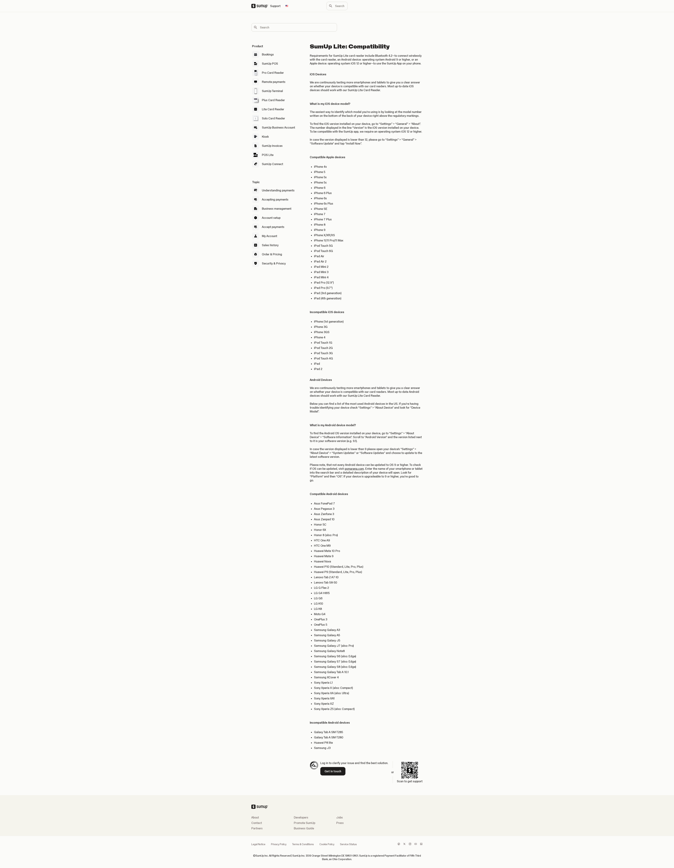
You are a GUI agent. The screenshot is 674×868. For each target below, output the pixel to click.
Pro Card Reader (273, 72)
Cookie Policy (326, 844)
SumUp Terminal (272, 91)
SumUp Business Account (278, 127)
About (255, 817)
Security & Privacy (274, 263)
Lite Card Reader (273, 109)
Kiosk (265, 136)
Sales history (270, 245)
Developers (301, 817)
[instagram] (410, 844)
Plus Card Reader (273, 100)
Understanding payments (278, 190)
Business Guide (304, 828)
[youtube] (415, 844)
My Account (269, 236)
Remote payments (273, 82)
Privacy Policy (278, 844)
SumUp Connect (272, 164)
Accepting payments (275, 199)
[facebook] (398, 844)
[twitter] (404, 844)
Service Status (348, 844)
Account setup (271, 218)
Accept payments (273, 227)
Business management (276, 208)
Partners (257, 828)
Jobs (339, 817)
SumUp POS (270, 63)
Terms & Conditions (303, 844)
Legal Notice (258, 844)
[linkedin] (421, 844)
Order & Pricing (272, 254)
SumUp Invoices (272, 146)
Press (340, 823)
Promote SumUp (304, 823)
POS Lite (267, 155)
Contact (256, 823)
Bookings (268, 54)
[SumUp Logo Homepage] (260, 6)
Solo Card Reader (273, 118)
